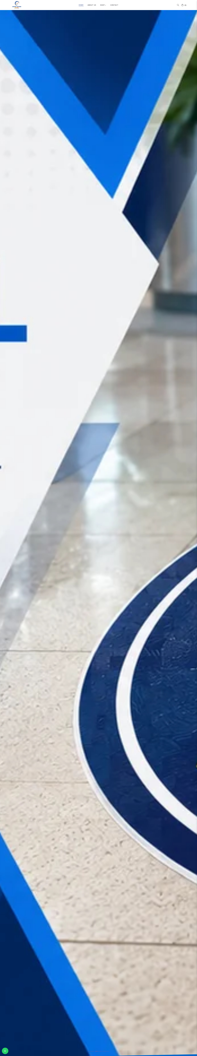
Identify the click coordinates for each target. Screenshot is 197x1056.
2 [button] (98, 1051)
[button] (178, 5)
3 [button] (106, 1051)
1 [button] (91, 1051)
